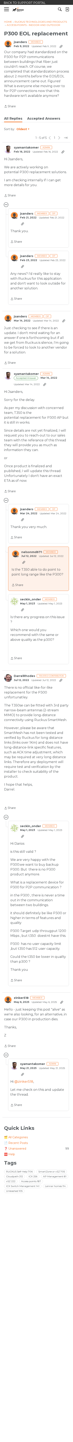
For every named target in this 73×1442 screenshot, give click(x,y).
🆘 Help (9, 1154)
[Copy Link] (61, 46)
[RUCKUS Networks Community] (18, 9)
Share (10, 106)
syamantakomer (26, 147)
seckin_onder (30, 599)
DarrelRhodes (24, 676)
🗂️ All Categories (16, 1137)
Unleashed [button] (14, 1190)
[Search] (59, 9)
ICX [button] (33, 1176)
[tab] (13, 118)
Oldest (21, 129)
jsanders (20, 42)
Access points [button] (31, 1181)
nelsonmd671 (31, 552)
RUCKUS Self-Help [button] (19, 1171)
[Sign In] (67, 9)
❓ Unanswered (36, 1148)
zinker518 (21, 998)
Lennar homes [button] (55, 1186)
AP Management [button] (54, 1176)
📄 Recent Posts (16, 1143)
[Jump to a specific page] (65, 138)
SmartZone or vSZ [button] (51, 1171)
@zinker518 (23, 1082)
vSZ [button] (10, 1181)
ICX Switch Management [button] (22, 1186)
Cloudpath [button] (14, 1176)
